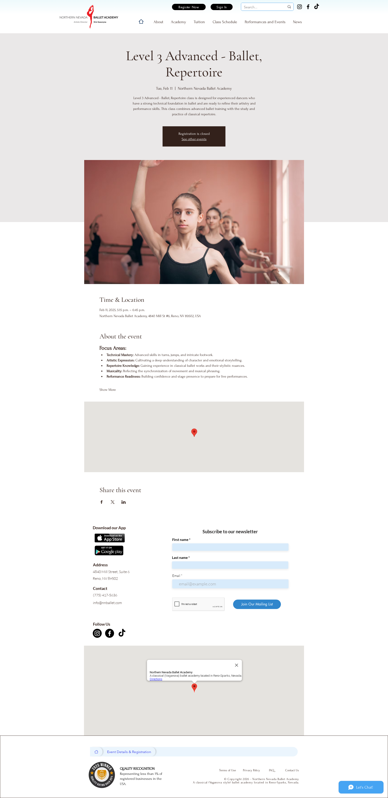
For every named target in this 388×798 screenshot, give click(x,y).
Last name (180, 557)
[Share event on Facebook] (101, 502)
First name (180, 539)
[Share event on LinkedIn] (123, 502)
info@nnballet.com (107, 602)
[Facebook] (308, 7)
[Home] (141, 21)
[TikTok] (316, 7)
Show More (107, 390)
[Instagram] (299, 7)
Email (176, 575)
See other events (194, 139)
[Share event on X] (112, 502)
